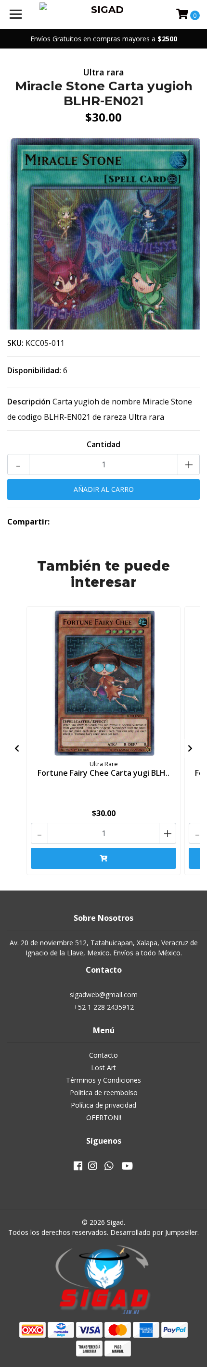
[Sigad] (103, 14)
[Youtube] (127, 1167)
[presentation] (16, 748)
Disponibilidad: (34, 370)
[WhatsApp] (109, 1167)
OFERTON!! (103, 1117)
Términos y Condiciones (103, 1080)
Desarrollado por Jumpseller (153, 1232)
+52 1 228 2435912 (104, 1007)
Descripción (29, 401)
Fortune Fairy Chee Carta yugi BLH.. (103, 773)
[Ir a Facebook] (78, 1167)
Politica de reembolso (104, 1092)
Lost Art (103, 1067)
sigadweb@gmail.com (104, 994)
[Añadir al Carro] (103, 858)
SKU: (15, 343)
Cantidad (103, 444)
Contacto (103, 1055)
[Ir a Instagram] (92, 1167)
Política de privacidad (103, 1105)
